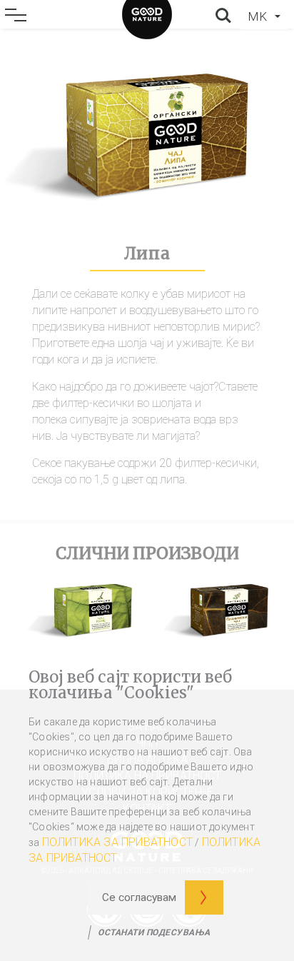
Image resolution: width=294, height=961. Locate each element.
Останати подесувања (154, 932)
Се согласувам (139, 897)
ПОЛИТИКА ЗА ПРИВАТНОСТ (117, 842)
